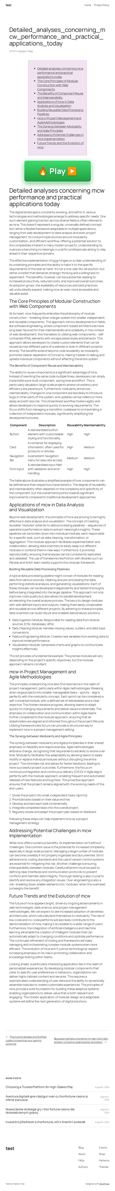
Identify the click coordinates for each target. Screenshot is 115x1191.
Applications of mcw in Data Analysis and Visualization (55, 104)
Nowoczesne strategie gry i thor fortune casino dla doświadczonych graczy (40, 1111)
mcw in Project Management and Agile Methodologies (59, 120)
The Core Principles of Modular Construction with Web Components (57, 85)
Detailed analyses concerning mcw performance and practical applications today (60, 72)
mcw (55, 260)
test (8, 5)
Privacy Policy (101, 5)
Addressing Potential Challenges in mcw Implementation (60, 137)
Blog (31, 51)
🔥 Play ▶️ (57, 171)
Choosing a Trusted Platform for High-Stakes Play (39, 1087)
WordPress (104, 1183)
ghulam (22, 51)
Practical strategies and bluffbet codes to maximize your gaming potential (26, 1040)
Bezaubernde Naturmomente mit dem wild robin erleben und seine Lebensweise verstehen (81, 1040)
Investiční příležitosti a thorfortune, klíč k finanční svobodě (45, 1122)
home (88, 5)
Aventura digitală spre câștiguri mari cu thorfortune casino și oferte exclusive (47, 1098)
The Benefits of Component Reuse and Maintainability (60, 95)
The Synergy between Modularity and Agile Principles (59, 128)
